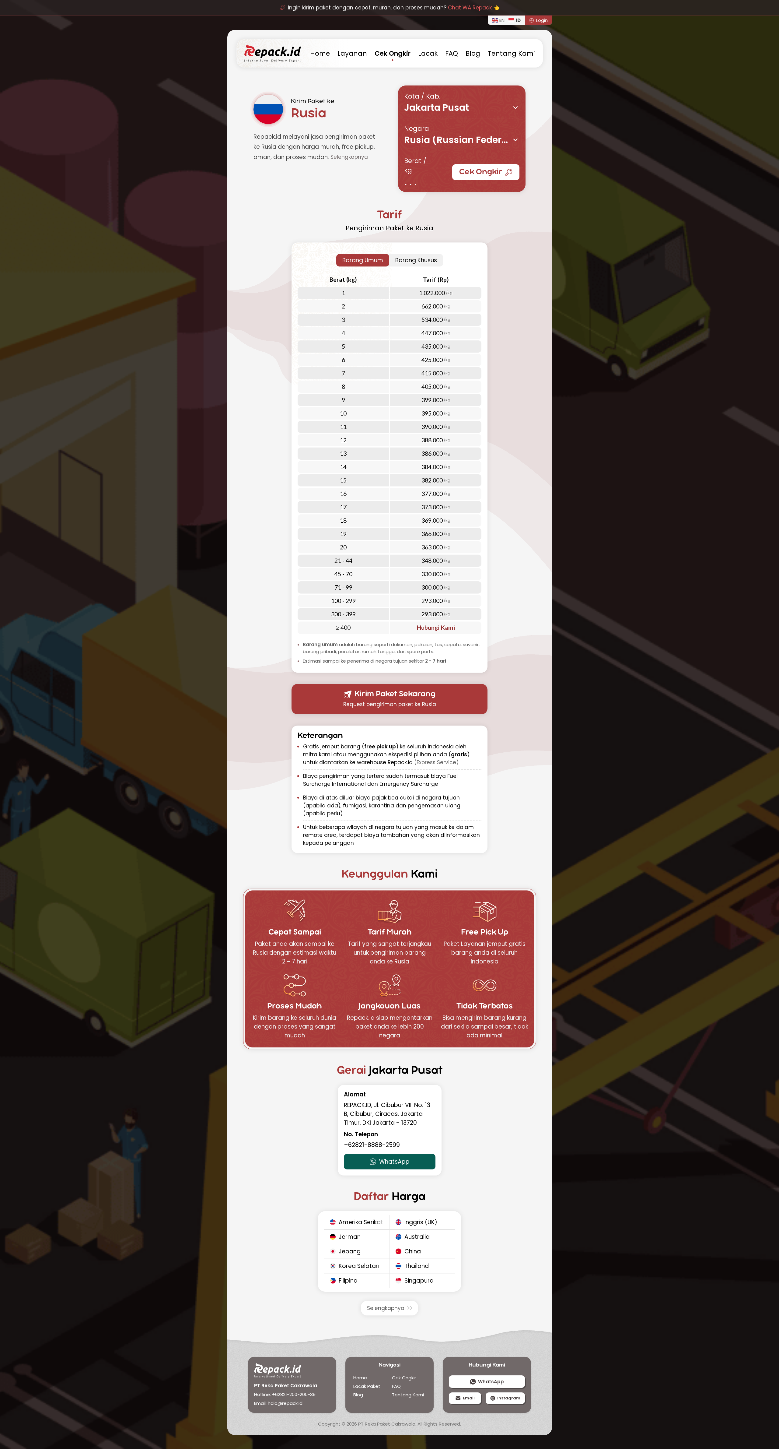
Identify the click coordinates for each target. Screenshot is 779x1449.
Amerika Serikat (361, 1222)
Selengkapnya (385, 1308)
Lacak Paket (366, 1386)
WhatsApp (394, 1162)
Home (360, 1377)
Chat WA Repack (470, 7)
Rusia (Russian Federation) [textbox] (461, 141)
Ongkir (392, 53)
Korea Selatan (359, 1266)
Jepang (350, 1251)
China (412, 1251)
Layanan (352, 53)
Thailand (416, 1266)
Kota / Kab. (422, 96)
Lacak (428, 53)
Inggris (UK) (420, 1222)
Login (542, 20)
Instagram (508, 1398)
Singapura (419, 1281)
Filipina (348, 1281)
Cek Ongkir (480, 172)
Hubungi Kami (436, 627)
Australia (417, 1237)
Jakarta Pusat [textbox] (436, 108)
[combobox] (461, 107)
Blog (473, 53)
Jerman (350, 1237)
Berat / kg (415, 165)
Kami (511, 53)
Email (469, 1398)
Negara (416, 128)
